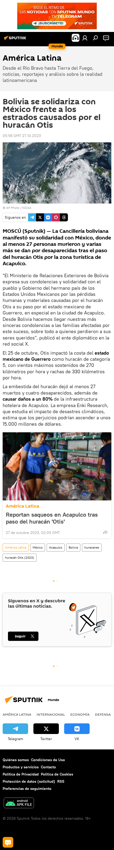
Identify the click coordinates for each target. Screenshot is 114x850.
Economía (80, 714)
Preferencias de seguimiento (27, 788)
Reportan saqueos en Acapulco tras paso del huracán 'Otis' (52, 518)
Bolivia (73, 547)
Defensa (103, 714)
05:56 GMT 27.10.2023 (22, 135)
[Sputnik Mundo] (16, 40)
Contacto (48, 767)
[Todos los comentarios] (8, 842)
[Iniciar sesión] (85, 37)
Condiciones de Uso (48, 759)
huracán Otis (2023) (19, 557)
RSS (60, 781)
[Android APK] (19, 804)
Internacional (51, 714)
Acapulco (55, 547)
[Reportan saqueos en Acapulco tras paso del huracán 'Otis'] (57, 466)
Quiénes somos (16, 759)
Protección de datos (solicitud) (29, 781)
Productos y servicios (21, 767)
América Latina (22, 506)
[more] (105, 532)
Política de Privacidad (21, 774)
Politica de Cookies (57, 774)
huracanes (91, 547)
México (38, 547)
